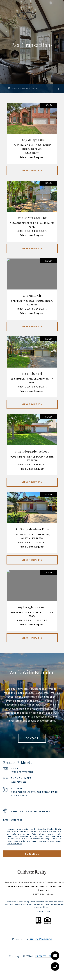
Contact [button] (32, 738)
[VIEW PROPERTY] (32, 168)
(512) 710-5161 (18, 781)
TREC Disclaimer (43, 894)
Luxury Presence (40, 939)
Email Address (13, 819)
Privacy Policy (14, 843)
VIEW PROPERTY (32, 170)
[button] (58, 88)
